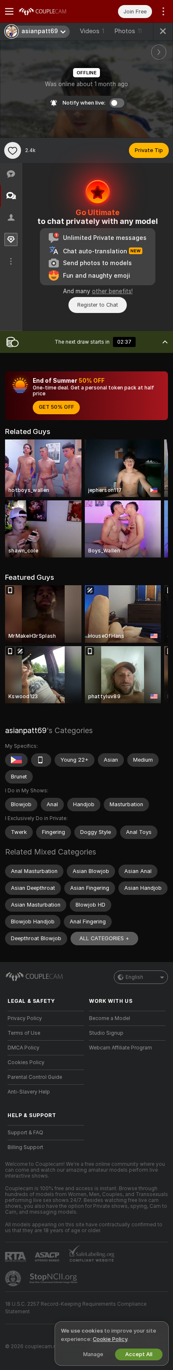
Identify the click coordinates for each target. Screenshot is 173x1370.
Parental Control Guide (35, 1077)
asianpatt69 (26, 730)
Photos (128, 31)
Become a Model (109, 1018)
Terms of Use (24, 1033)
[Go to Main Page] (52, 11)
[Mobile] (41, 760)
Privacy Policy (25, 1018)
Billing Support (25, 1147)
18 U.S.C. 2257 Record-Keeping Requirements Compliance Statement (76, 1308)
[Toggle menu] (9, 11)
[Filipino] (16, 760)
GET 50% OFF (56, 407)
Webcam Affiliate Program (120, 1048)
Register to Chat (97, 305)
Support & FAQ (25, 1133)
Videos (92, 31)
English (134, 977)
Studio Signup (106, 1033)
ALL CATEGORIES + (104, 938)
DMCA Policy (23, 1048)
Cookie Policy (110, 1339)
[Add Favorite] (12, 150)
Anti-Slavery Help (29, 1092)
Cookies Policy (26, 1062)
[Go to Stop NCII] (54, 1278)
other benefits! (112, 291)
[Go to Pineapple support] (14, 1278)
